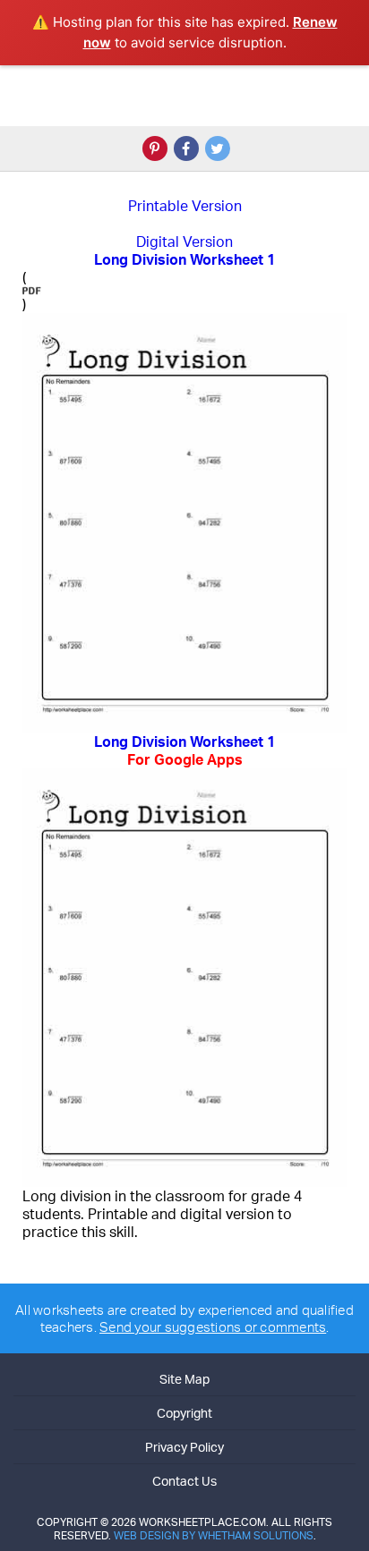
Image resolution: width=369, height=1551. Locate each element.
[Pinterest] (154, 148)
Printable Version (185, 206)
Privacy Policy (184, 1446)
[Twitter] (217, 148)
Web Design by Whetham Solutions (213, 1535)
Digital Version (184, 241)
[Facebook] (186, 148)
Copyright (184, 1412)
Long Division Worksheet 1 (184, 750)
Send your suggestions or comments (212, 1326)
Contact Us (184, 1480)
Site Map (184, 1378)
